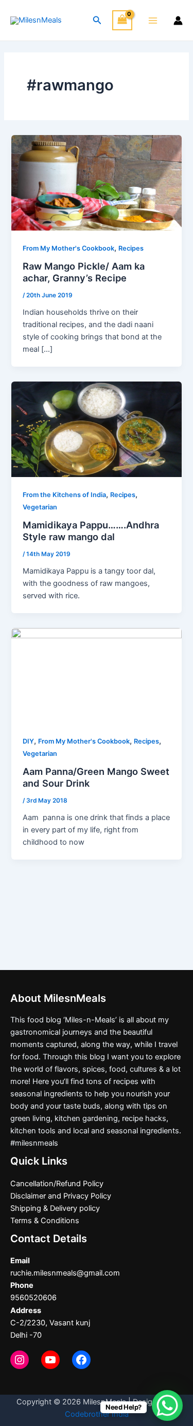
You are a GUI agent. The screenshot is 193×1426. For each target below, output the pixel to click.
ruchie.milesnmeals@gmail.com (65, 1273)
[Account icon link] (178, 20)
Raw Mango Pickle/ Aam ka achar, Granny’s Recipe (84, 272)
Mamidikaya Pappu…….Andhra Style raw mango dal (91, 531)
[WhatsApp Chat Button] (167, 1405)
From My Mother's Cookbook (68, 248)
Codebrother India (97, 1414)
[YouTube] (50, 1360)
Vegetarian (40, 507)
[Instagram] (19, 1360)
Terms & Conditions (44, 1220)
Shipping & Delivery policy (55, 1208)
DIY (28, 741)
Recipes (131, 248)
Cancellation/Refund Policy (56, 1183)
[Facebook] (81, 1360)
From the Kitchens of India (64, 495)
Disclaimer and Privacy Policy (60, 1196)
